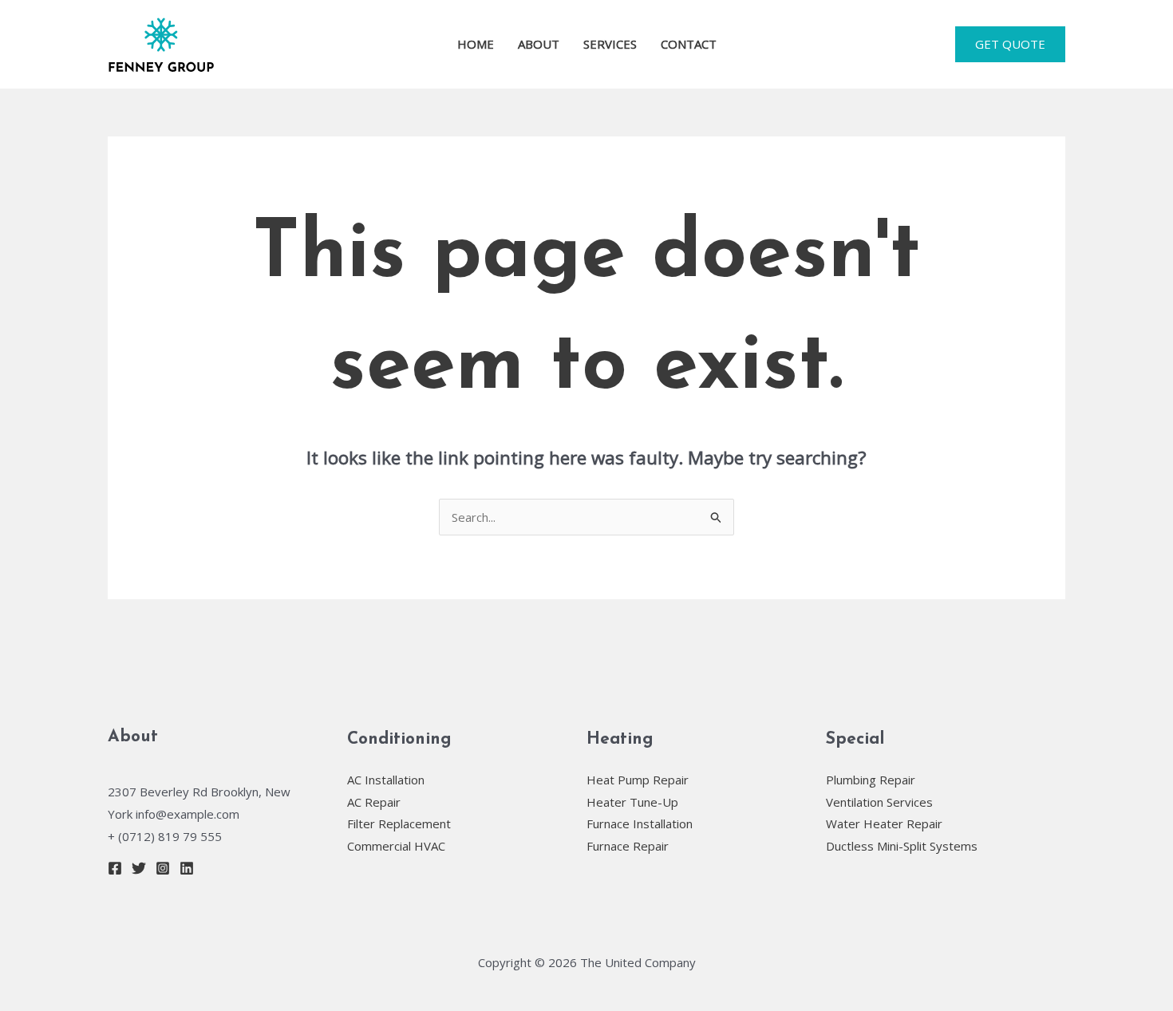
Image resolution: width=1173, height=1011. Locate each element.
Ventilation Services (879, 802)
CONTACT (689, 44)
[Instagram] (163, 868)
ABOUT (538, 44)
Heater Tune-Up (632, 802)
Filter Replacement (399, 823)
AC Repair (374, 802)
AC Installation (386, 780)
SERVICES (610, 44)
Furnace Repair (627, 846)
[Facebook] (115, 868)
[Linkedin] (187, 868)
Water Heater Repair (884, 823)
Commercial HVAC (396, 846)
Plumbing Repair (870, 780)
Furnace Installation (639, 823)
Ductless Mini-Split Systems (902, 846)
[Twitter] (139, 868)
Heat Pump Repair (637, 780)
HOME (475, 44)
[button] (1010, 44)
